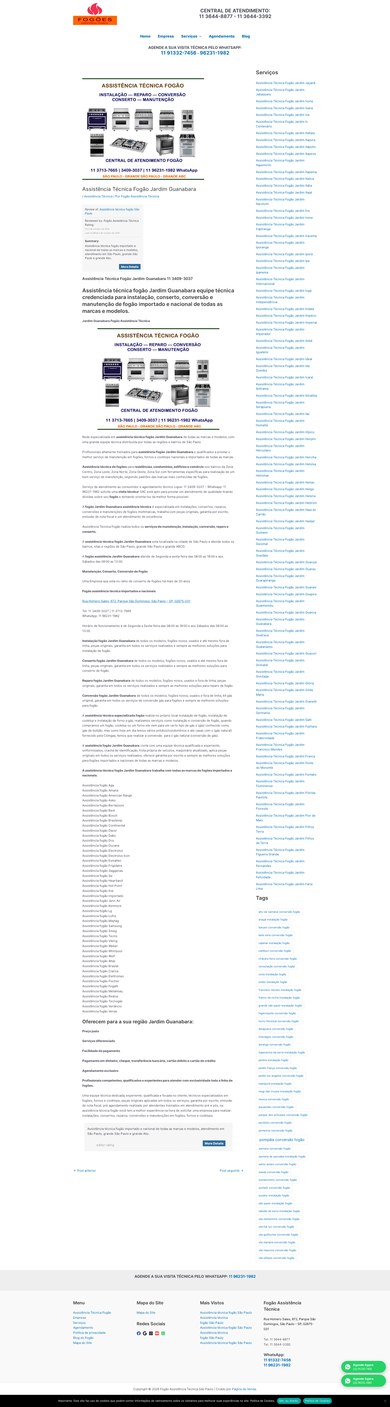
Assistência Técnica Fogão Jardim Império (286, 316)
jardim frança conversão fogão (278, 1068)
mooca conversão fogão (274, 1099)
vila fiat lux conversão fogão (276, 1226)
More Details (130, 266)
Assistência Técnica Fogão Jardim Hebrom (286, 503)
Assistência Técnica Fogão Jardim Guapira (286, 594)
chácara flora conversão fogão (278, 958)
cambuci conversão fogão (275, 950)
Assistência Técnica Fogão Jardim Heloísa (286, 464)
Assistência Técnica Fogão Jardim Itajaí (284, 192)
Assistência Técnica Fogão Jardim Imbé (284, 341)
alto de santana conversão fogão (279, 911)
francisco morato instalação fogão (280, 989)
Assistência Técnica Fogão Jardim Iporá (284, 254)
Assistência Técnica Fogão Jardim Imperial (286, 322)
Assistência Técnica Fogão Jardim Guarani (286, 587)
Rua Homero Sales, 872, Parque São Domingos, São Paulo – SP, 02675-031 (136, 601)
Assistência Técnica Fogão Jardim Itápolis (286, 147)
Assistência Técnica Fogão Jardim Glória (285, 683)
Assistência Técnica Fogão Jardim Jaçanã (285, 83)
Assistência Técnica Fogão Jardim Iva (282, 115)
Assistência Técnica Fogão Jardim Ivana (284, 108)
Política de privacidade (89, 1333)
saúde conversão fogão (273, 1172)
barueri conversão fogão (274, 927)
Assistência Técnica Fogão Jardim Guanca (286, 612)
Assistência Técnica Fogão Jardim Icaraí (284, 377)
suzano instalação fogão (274, 1195)
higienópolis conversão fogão (277, 1013)
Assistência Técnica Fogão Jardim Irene (284, 218)
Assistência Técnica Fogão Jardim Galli (284, 720)
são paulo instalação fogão (275, 1203)
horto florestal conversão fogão (279, 1021)
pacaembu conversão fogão (276, 1107)
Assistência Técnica (98, 196)
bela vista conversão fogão (276, 935)
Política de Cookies (317, 1400)
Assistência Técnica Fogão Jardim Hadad (285, 521)
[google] (145, 1333)
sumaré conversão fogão (274, 1187)
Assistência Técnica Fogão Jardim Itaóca (285, 179)
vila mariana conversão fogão (277, 1242)
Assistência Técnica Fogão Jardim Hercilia (286, 457)
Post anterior (85, 1170)
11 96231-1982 (242, 1276)
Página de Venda (244, 1389)
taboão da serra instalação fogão (279, 1211)
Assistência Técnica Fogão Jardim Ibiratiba (286, 395)
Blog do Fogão (83, 1338)
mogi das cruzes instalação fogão (280, 1091)
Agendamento (83, 1327)
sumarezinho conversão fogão (278, 1179)
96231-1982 (214, 53)
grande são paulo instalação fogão (280, 1005)
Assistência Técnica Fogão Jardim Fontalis (286, 774)
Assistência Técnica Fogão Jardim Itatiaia (285, 133)
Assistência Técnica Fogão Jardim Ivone (284, 101)
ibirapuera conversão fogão (276, 1028)
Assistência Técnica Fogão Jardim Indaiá (285, 309)
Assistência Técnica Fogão (92, 1312)
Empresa (79, 1318)
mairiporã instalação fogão (275, 1083)
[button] (199, 36)
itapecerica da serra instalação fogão (282, 1052)
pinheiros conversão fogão (275, 1130)
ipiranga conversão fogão (275, 1044)
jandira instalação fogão (273, 1060)
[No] (385, 1401)
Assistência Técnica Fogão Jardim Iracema (286, 236)
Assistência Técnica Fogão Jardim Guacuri (286, 653)
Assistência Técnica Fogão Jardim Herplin (286, 439)
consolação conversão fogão (277, 966)
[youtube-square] (157, 1333)
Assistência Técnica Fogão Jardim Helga (285, 489)
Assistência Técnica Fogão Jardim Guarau (286, 569)
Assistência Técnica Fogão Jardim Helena (285, 496)
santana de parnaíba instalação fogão (282, 1156)
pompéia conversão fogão (281, 1140)
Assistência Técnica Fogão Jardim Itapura (285, 140)
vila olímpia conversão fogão (276, 1258)
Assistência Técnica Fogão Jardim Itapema (286, 172)
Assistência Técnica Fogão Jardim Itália (284, 185)
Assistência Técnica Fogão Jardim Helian (285, 482)
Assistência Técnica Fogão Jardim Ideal (284, 359)
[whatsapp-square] (163, 1333)
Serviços (79, 1323)
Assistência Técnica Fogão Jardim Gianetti (286, 701)
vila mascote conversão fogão (277, 1250)
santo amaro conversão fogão (277, 1164)
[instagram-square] (151, 1333)
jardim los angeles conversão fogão (281, 1075)
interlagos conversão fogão (276, 1036)
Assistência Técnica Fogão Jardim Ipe (283, 261)
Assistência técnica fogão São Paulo (226, 1312)
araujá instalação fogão (273, 919)
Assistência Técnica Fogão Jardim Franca (285, 756)
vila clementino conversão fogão (279, 1219)
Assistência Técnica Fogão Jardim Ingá (283, 291)
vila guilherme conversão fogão (278, 1234)
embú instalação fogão (273, 982)
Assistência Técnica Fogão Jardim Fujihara (286, 726)
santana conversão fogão (275, 1148)
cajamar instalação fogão (274, 943)
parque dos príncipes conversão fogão (283, 1114)
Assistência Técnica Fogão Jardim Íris (283, 211)
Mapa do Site (82, 1343)
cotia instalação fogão (272, 974)
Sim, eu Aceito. (289, 1400)
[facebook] (139, 1333)
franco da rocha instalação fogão (279, 997)
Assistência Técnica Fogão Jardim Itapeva (286, 154)
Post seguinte (231, 1170)
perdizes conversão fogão (275, 1122)
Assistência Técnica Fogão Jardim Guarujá (286, 562)
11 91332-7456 (178, 53)
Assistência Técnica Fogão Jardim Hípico (285, 432)
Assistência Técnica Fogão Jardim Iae (283, 414)
